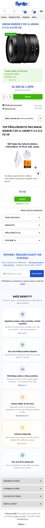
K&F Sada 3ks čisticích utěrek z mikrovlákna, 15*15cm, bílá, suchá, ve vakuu (22, 145)
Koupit (28, 96)
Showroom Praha (12, 496)
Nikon (34, 17)
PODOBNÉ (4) (10, 240)
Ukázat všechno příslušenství (32, 210)
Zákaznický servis (12, 481)
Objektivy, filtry (14, 17)
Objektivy (26, 17)
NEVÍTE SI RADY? (10, 503)
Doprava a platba (11, 488)
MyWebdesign (22, 519)
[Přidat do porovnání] (35, 167)
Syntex (3, 17)
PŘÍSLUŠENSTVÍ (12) (13, 232)
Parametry (10, 225)
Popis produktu (12, 217)
